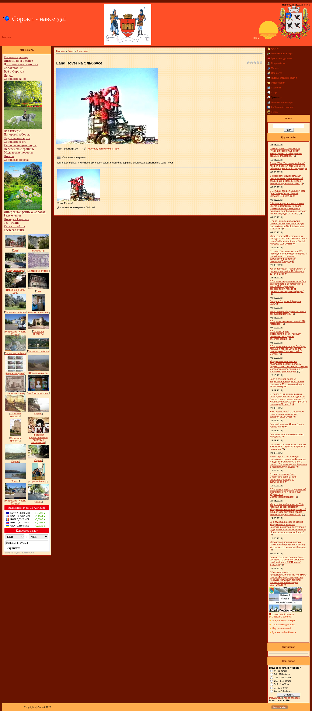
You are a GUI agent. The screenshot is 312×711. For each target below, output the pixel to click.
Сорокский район (38, 373)
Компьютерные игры (282, 53)
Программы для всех (283, 624)
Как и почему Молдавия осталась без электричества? (288, 312)
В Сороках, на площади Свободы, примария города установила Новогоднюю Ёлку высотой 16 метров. (288, 350)
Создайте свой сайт (282, 616)
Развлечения (12, 215)
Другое (274, 48)
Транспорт (82, 51)
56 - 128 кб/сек (282, 674)
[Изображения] (78, 185)
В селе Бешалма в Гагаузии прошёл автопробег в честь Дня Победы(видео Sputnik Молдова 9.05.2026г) (287, 225)
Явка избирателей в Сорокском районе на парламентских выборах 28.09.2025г (287, 414)
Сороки (38, 413)
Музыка (275, 68)
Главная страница (16, 57)
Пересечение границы (19, 149)
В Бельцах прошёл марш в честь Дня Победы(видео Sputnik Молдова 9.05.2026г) (287, 193)
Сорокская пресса (16, 159)
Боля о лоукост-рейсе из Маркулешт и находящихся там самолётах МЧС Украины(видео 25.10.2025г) (287, 383)
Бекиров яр (38, 250)
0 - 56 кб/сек (280, 670)
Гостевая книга (14, 230)
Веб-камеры (12, 131)
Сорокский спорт (38, 481)
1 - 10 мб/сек (281, 687)
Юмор (274, 112)
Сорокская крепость (38, 332)
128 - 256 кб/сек (282, 677)
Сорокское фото (15, 141)
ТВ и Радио (12, 222)
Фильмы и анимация (282, 102)
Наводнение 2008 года (15, 291)
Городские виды (15, 270)
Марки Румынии (15, 393)
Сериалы (276, 87)
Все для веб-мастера (283, 620)
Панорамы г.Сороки (17, 134)
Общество (276, 73)
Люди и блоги (278, 63)
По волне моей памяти (281, 614)
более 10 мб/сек (283, 691)
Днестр (15, 481)
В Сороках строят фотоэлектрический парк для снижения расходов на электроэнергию (285, 335)
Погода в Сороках (16, 219)
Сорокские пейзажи (15, 312)
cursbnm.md (28, 553)
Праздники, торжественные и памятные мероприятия (38, 438)
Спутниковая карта (17, 138)
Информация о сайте (18, 60)
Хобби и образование (282, 107)
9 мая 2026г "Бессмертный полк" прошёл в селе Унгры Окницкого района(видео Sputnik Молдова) (287, 166)
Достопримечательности (21, 64)
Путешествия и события (284, 78)
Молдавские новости (18, 152)
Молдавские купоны (38, 271)
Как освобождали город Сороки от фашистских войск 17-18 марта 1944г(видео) (288, 271)
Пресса (9, 156)
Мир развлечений (281, 628)
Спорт (274, 92)
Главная (6, 37)
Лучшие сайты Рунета (284, 632)
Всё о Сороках (14, 71)
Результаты (275, 698)
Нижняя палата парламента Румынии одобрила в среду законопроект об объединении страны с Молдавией (286, 152)
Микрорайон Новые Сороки (15, 332)
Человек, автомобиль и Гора (103, 148)
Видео (8, 75)
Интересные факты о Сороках (25, 212)
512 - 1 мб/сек (281, 684)
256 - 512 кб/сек (282, 681)
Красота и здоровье (281, 58)
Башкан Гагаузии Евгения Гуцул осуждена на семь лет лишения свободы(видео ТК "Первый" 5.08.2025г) (287, 561)
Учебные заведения (38, 312)
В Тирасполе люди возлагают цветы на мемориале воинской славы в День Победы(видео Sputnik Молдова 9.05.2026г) (286, 180)
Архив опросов (292, 698)
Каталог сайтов (14, 226)
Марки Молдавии (15, 373)
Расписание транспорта (20, 145)
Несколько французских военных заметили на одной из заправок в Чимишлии (288, 446)
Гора (15, 250)
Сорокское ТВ (13, 68)
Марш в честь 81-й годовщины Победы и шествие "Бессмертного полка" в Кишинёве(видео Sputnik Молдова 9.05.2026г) (288, 240)
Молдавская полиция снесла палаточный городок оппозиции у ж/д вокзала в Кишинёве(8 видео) (288, 544)
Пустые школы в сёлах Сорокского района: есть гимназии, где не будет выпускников (283, 478)
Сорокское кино (15, 78)
